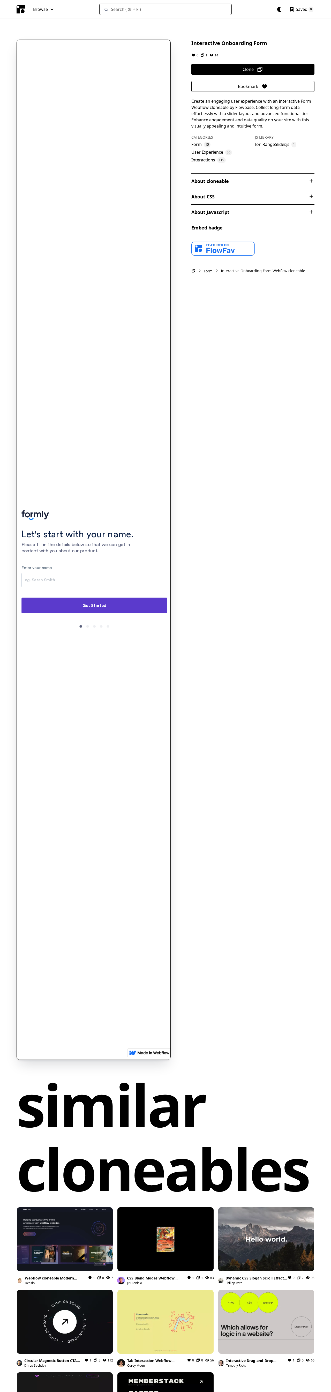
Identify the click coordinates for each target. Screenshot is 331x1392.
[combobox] (165, 9)
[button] (43, 9)
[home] (21, 9)
